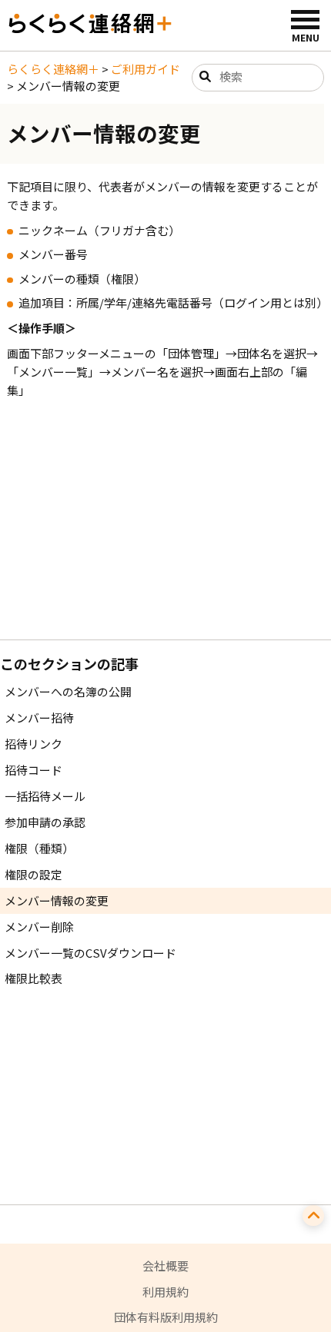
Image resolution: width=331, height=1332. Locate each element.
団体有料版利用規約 (166, 1317)
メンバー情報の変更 (57, 900)
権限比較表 (33, 978)
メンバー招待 (39, 717)
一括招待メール (45, 796)
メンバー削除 (39, 926)
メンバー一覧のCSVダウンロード (90, 953)
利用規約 (165, 1292)
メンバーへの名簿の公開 (68, 691)
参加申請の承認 (45, 822)
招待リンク (33, 744)
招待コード (33, 770)
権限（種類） (39, 848)
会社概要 (165, 1265)
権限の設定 (33, 874)
